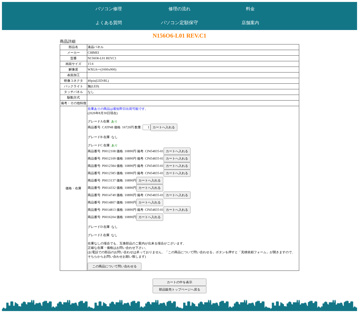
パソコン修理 (108, 8)
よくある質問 (108, 22)
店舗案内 (250, 22)
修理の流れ (179, 8)
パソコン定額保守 (179, 22)
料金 (250, 8)
